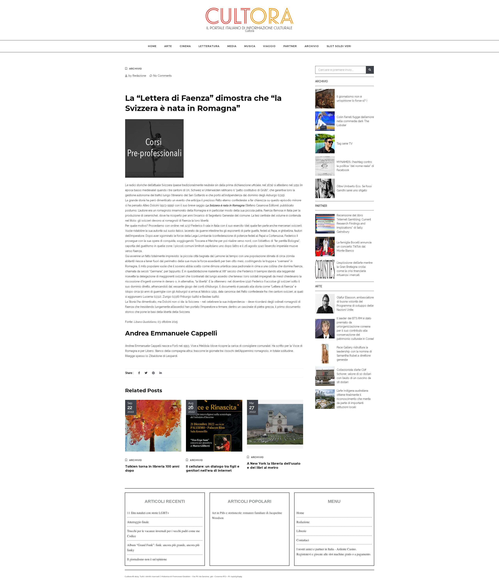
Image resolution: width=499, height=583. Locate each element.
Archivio (312, 46)
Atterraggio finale (138, 522)
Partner (290, 46)
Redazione (303, 522)
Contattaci (302, 540)
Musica (249, 46)
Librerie (301, 531)
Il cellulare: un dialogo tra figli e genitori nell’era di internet (212, 468)
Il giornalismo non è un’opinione (147, 559)
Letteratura (209, 46)
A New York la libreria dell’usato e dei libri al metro (273, 465)
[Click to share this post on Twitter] (146, 372)
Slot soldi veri (339, 46)
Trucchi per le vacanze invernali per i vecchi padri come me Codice (163, 533)
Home (152, 46)
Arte (168, 46)
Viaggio (269, 46)
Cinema (185, 46)
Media (231, 46)
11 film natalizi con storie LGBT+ (148, 513)
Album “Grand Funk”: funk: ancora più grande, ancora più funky (163, 547)
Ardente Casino (346, 549)
